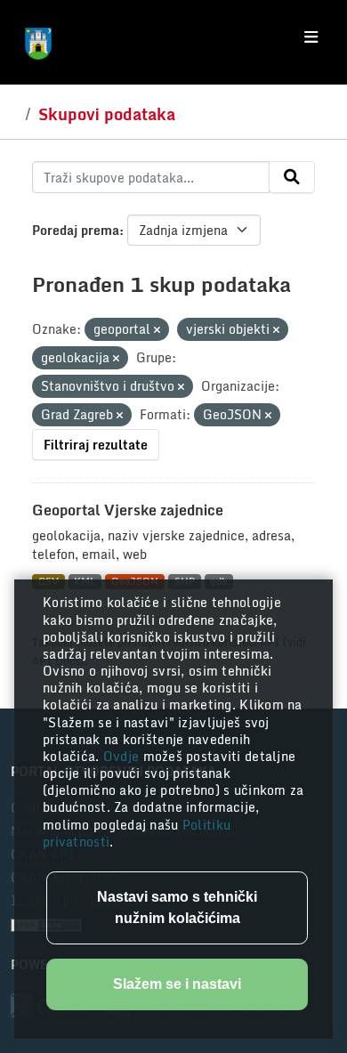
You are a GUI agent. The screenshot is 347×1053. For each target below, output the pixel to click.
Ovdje (123, 756)
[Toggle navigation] (311, 37)
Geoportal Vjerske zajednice (127, 510)
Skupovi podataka (106, 113)
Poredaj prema (75, 230)
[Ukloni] (157, 330)
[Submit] (292, 177)
